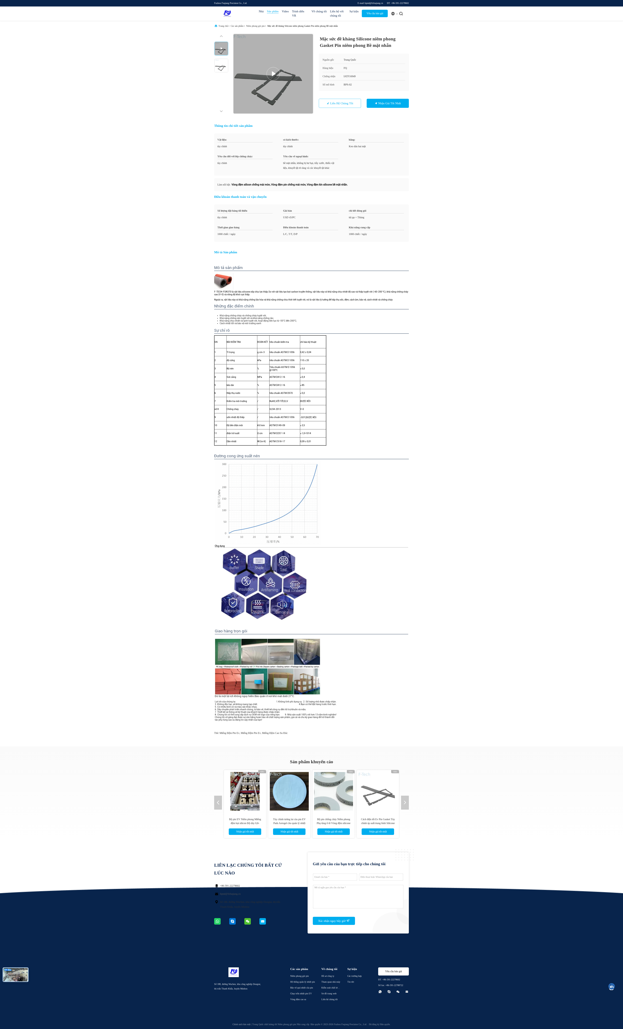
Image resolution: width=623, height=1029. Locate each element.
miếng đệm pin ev (229, 733)
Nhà (261, 11)
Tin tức (350, 982)
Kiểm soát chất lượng (330, 988)
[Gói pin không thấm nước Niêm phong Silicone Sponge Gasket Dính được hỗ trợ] (333, 791)
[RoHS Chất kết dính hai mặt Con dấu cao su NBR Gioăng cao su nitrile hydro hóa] (245, 791)
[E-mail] (266, 923)
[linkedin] (611, 986)
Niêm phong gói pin (255, 26)
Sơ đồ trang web (328, 993)
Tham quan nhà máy (330, 982)
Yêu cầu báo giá (374, 13)
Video (285, 11)
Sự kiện (354, 11)
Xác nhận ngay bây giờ (332, 920)
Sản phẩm (273, 11)
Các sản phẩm (237, 26)
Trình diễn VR (298, 13)
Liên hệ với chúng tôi (337, 13)
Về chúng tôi (319, 11)
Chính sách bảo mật (241, 1024)
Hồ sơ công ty (327, 976)
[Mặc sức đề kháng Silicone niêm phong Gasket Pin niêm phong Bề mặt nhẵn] (273, 74)
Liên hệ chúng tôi (341, 103)
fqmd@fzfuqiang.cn (230, 893)
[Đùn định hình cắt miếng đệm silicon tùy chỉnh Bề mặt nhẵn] (289, 791)
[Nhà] (227, 13)
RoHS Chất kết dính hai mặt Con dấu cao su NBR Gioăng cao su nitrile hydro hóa (245, 823)
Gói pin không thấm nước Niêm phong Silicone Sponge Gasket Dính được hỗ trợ (333, 823)
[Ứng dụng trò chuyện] (236, 923)
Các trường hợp (354, 976)
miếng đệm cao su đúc (275, 733)
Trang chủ (223, 26)
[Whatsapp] (221, 923)
